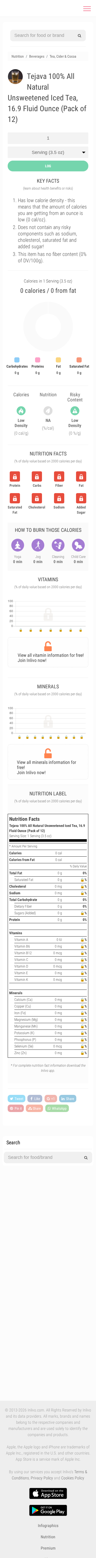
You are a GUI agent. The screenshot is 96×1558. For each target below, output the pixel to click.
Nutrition (48, 1536)
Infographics (48, 1525)
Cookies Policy (72, 1478)
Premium (48, 1548)
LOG (48, 166)
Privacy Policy (42, 1478)
